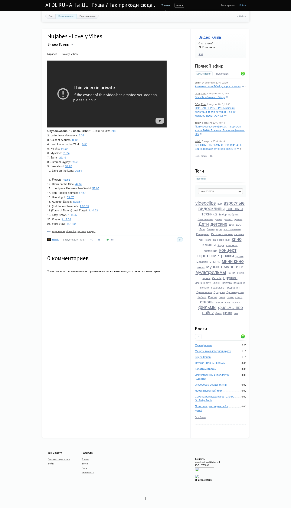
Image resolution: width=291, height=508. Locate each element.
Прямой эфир (209, 66)
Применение (204, 292)
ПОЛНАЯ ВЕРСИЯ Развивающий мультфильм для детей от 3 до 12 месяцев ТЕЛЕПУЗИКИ (215, 111)
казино (239, 234)
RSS (201, 54)
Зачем (211, 229)
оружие (230, 277)
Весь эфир (201, 155)
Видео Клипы (210, 37)
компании (232, 245)
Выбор (223, 214)
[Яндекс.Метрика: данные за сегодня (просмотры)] (203, 478)
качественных (221, 239)
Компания (210, 250)
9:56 (84, 144)
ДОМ (239, 224)
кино (237, 238)
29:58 (75, 162)
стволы (207, 302)
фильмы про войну (222, 310)
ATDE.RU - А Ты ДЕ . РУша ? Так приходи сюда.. (100, 4)
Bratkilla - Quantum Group (210, 97)
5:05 (81, 135)
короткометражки (215, 255)
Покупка (227, 282)
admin (198, 82)
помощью (239, 282)
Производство (235, 292)
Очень (216, 282)
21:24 (66, 153)
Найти (242, 16)
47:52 (78, 184)
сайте (230, 297)
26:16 (62, 157)
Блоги (85, 463)
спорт (238, 297)
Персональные (87, 16)
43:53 (66, 179)
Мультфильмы (203, 345)
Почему (204, 287)
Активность (88, 472)
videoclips (205, 202)
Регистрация (228, 5)
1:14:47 (72, 215)
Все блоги (200, 417)
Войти (242, 5)
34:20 (68, 166)
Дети (204, 223)
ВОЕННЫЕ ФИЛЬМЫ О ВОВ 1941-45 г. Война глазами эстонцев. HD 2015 (218, 146)
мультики (233, 266)
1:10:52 (93, 210)
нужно (241, 273)
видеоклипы (211, 208)
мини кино (233, 261)
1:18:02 (66, 219)
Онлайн (217, 278)
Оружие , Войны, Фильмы (210, 363)
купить (239, 256)
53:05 (95, 188)
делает (228, 219)
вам (220, 203)
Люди (84, 468)
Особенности (203, 282)
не (233, 273)
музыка (214, 266)
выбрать (233, 214)
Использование (222, 234)
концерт (227, 249)
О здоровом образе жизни (211, 384)
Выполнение (205, 219)
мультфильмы (211, 272)
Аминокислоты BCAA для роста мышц (218, 86)
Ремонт (212, 297)
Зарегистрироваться (59, 459)
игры (219, 229)
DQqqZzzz (200, 93)
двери (218, 219)
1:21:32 (71, 224)
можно (201, 267)
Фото (218, 313)
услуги (236, 302)
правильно (217, 287)
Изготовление (232, 229)
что (236, 313)
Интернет (202, 234)
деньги (238, 219)
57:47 (82, 193)
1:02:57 (77, 202)
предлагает (233, 287)
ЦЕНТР (227, 313)
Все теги (201, 178)
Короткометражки (205, 369)
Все (51, 16)
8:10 (75, 140)
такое (219, 302)
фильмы (207, 307)
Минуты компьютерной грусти (213, 351)
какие (208, 239)
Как (201, 239)
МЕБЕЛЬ (214, 261)
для (231, 224)
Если (202, 229)
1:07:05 (84, 206)
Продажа (219, 292)
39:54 (78, 170)
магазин (202, 261)
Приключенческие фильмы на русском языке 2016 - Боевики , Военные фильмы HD (220, 130)
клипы (209, 244)
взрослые (234, 202)
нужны (206, 278)
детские (218, 223)
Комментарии (203, 73)
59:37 (70, 197)
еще (178, 5)
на (229, 273)
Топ (198, 336)
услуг (228, 302)
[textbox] (220, 191)
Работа (201, 297)
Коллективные (66, 16)
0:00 (113, 131)
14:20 (64, 148)
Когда (221, 245)
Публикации (222, 73)
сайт (222, 297)
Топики (165, 5)
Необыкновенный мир (208, 390)
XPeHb (55, 239)
